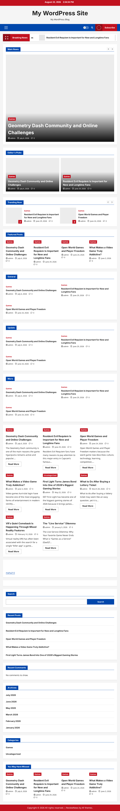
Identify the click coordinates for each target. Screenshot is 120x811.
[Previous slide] (108, 49)
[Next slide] (112, 49)
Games (12, 119)
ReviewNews (72, 807)
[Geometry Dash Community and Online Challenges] (60, 98)
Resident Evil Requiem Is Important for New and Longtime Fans (71, 37)
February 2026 (13, 721)
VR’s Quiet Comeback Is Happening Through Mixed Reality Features (21, 527)
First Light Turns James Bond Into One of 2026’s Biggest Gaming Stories (59, 485)
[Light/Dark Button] (86, 27)
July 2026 (11, 695)
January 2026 (13, 727)
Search (11, 594)
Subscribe (110, 27)
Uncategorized (50, 475)
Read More (14, 464)
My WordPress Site (60, 13)
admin (12, 138)
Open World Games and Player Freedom (68, 216)
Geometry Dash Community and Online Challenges (16, 251)
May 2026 (11, 708)
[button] (6, 28)
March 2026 (12, 714)
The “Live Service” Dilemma (59, 523)
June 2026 (11, 701)
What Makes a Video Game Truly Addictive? (101, 251)
